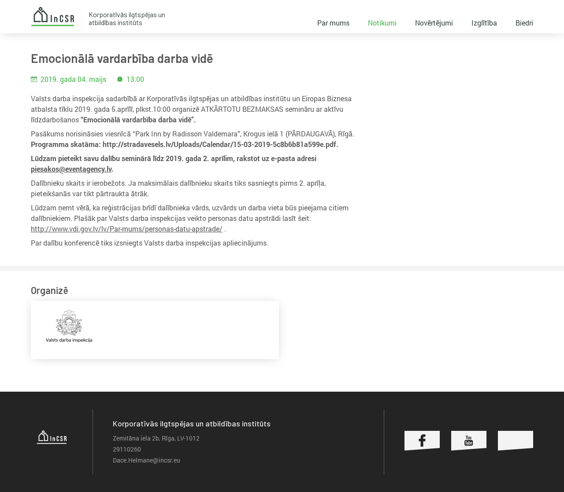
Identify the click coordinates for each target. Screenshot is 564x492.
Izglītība (484, 22)
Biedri (524, 22)
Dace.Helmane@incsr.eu (146, 460)
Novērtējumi (434, 22)
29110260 (127, 449)
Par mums (333, 22)
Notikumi (382, 22)
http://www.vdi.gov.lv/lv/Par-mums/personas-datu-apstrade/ (127, 228)
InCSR (52, 16)
